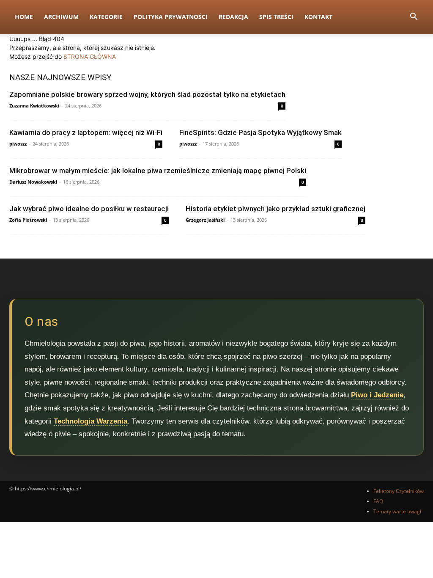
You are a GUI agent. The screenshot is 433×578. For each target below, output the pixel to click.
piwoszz (18, 143)
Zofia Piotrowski (28, 220)
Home (24, 17)
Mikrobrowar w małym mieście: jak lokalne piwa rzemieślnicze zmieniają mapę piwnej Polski (157, 170)
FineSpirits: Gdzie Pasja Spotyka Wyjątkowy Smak (260, 132)
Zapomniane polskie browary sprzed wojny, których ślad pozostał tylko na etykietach (147, 94)
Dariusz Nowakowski (33, 182)
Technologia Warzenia (90, 421)
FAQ (378, 501)
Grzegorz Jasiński (205, 220)
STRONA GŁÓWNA (89, 56)
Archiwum (61, 17)
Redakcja (233, 17)
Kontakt (318, 17)
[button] (413, 18)
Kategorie (106, 17)
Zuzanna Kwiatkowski (34, 105)
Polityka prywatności (171, 17)
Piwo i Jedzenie (377, 395)
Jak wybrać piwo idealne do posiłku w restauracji (89, 208)
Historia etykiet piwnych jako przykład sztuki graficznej (275, 208)
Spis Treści (276, 17)
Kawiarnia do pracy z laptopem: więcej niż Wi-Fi (85, 132)
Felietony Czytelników (398, 491)
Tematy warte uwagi (397, 511)
